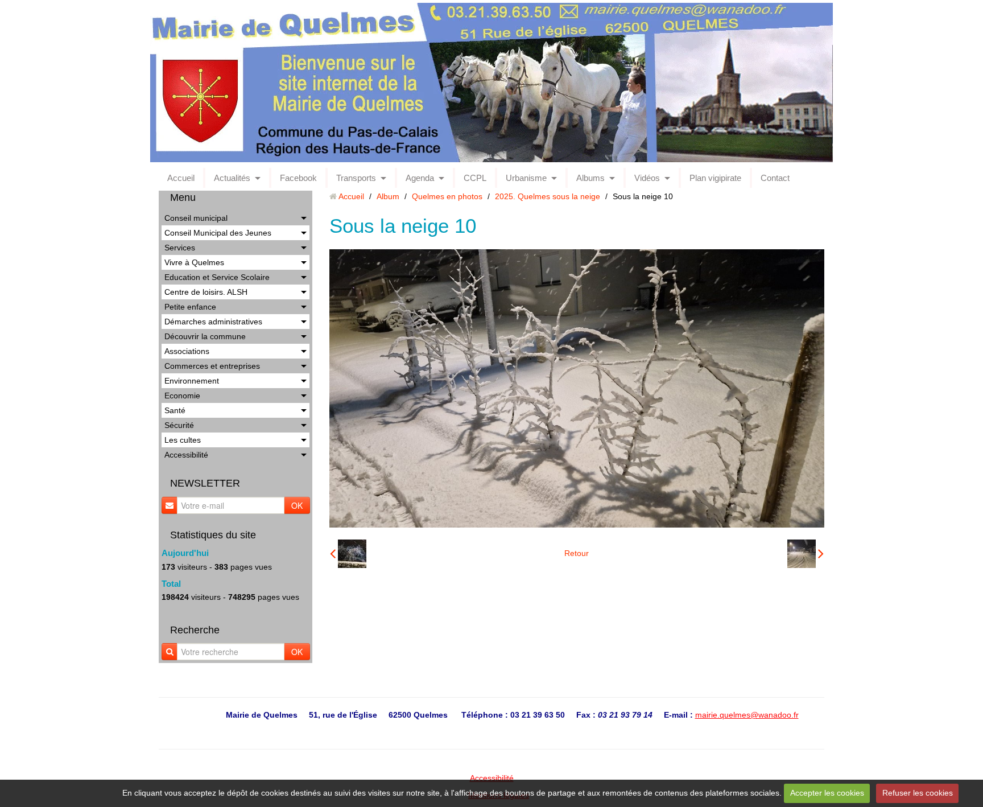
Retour (576, 553)
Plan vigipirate (715, 178)
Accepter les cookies (827, 792)
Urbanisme (526, 178)
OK (297, 505)
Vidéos (647, 178)
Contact (775, 178)
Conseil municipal (196, 218)
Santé (174, 410)
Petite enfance (190, 306)
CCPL (475, 178)
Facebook (298, 178)
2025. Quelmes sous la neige (547, 196)
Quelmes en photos (447, 196)
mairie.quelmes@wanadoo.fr (747, 714)
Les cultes (182, 439)
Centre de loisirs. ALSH (205, 292)
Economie (182, 395)
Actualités (232, 178)
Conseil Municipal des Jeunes (217, 232)
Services (179, 247)
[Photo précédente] (348, 554)
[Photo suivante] (805, 554)
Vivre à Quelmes (194, 262)
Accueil (181, 178)
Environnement (191, 380)
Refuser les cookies (917, 792)
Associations (186, 351)
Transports (356, 178)
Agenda (420, 178)
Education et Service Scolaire (217, 277)
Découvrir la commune (205, 336)
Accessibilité (186, 454)
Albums (590, 178)
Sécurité (179, 425)
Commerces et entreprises (212, 365)
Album (388, 196)
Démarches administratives (213, 321)
